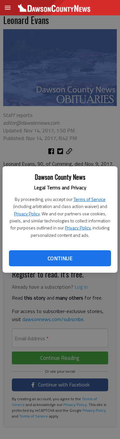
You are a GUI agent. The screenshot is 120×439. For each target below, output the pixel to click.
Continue (60, 258)
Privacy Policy (27, 213)
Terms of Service (90, 199)
